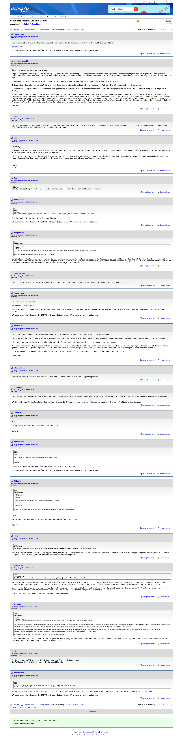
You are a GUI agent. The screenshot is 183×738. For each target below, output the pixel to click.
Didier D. (17, 413)
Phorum (81, 735)
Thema (57, 17)
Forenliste (16, 29)
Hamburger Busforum (47, 17)
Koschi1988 (18, 326)
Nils (15, 651)
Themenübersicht (29, 29)
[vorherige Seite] (155, 30)
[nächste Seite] (172, 30)
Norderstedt (19, 34)
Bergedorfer (19, 233)
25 (66, 29)
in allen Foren (79, 29)
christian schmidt (21, 61)
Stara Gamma (19, 273)
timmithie (18, 387)
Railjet (16, 536)
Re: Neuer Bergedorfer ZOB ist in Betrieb (24, 36)
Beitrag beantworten (148, 53)
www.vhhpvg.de (18, 47)
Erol (15, 116)
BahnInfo (108, 735)
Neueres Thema (18, 707)
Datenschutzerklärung (91, 732)
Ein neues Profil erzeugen (165, 2)
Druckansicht (92, 711)
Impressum (78, 732)
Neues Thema (44, 29)
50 (69, 29)
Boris (16, 138)
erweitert (169, 23)
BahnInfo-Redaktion (32, 24)
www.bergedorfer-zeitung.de (22, 306)
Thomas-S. (18, 604)
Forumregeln (104, 732)
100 (72, 29)
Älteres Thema (32, 707)
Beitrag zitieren (165, 53)
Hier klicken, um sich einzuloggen (23, 724)
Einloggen (149, 2)
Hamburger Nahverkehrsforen (28, 17)
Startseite (13, 17)
